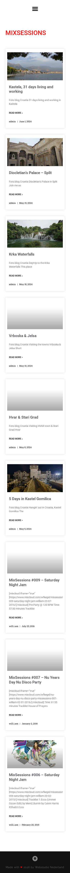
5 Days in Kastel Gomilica (30, 499)
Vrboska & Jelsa (22, 336)
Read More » (16, 113)
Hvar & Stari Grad (23, 417)
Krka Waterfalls (21, 254)
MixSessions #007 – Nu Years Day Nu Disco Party (34, 679)
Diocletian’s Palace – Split (30, 173)
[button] (35, 9)
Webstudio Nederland (49, 867)
